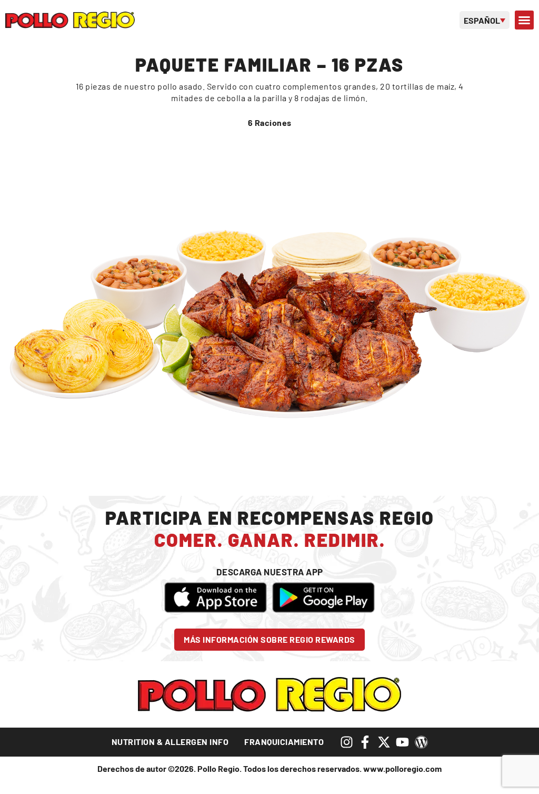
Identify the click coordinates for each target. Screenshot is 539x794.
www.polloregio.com (402, 768)
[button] (524, 20)
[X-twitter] (384, 742)
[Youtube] (402, 742)
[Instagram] (346, 742)
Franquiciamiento (284, 742)
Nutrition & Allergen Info (170, 742)
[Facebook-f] (365, 742)
